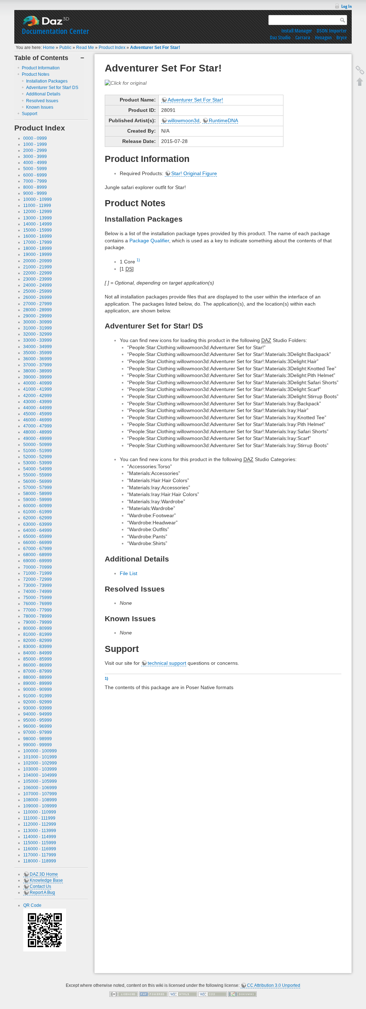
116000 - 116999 (39, 848)
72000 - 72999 (37, 579)
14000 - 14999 (37, 224)
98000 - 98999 (37, 738)
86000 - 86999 (37, 665)
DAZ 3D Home (44, 874)
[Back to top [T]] (360, 81)
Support (29, 113)
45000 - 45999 (37, 413)
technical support (167, 663)
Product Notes (35, 74)
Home (49, 47)
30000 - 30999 (37, 322)
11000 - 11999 (37, 205)
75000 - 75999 (37, 597)
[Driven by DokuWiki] (242, 993)
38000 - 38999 (37, 371)
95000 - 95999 (37, 720)
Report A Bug (42, 892)
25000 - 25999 (37, 291)
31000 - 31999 (37, 328)
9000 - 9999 (35, 193)
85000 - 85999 (37, 659)
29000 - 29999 (37, 315)
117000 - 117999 (39, 854)
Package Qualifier (149, 240)
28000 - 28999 (37, 309)
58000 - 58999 (37, 493)
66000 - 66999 (37, 542)
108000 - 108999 (40, 799)
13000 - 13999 (37, 218)
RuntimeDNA (223, 120)
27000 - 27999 (37, 303)
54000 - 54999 (37, 468)
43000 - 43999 (37, 401)
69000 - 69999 (37, 560)
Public (65, 47)
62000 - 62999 (37, 517)
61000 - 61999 (37, 511)
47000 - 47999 (37, 426)
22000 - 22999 (37, 273)
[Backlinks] (360, 70)
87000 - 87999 (37, 671)
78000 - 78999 (37, 616)
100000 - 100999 (40, 750)
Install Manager (296, 30)
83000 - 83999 (37, 646)
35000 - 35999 (37, 352)
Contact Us (40, 886)
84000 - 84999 (37, 653)
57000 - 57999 (37, 487)
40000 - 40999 (37, 383)
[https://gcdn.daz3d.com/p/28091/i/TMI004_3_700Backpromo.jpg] (126, 82)
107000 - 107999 (40, 793)
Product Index (112, 47)
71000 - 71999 (37, 573)
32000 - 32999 (37, 334)
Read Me (85, 47)
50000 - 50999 (37, 444)
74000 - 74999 (37, 591)
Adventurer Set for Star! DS (52, 87)
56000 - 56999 (37, 481)
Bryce (341, 37)
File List (128, 573)
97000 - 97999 (37, 732)
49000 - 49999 (37, 438)
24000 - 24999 (37, 285)
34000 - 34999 (37, 346)
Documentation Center (55, 31)
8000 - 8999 (35, 187)
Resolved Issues (42, 100)
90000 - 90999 (37, 689)
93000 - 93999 (37, 708)
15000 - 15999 (37, 230)
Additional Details (43, 94)
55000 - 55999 (37, 475)
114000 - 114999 (39, 836)
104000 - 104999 (40, 775)
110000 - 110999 (39, 812)
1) (138, 260)
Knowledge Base (46, 880)
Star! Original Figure (194, 173)
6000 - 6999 (35, 175)
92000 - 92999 (37, 701)
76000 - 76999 (37, 603)
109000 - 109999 (40, 805)
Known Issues (39, 107)
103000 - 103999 (40, 769)
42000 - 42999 (37, 395)
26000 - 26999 (37, 297)
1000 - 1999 (35, 144)
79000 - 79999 (37, 622)
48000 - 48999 (37, 432)
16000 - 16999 (37, 236)
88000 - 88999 (37, 677)
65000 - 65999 (37, 536)
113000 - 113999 (39, 830)
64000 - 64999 (37, 530)
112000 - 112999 (39, 824)
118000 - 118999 (39, 861)
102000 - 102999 (40, 763)
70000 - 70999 (37, 567)
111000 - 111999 (39, 818)
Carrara (302, 37)
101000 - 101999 (40, 757)
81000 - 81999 (37, 634)
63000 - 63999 (37, 524)
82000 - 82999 (37, 640)
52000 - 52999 (37, 456)
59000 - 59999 (37, 499)
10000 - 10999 (37, 199)
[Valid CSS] (212, 993)
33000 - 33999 (37, 340)
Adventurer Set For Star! (155, 47)
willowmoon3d (183, 120)
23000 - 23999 (37, 279)
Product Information (41, 67)
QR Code (32, 905)
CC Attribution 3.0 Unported (273, 985)
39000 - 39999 (37, 377)
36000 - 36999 (37, 358)
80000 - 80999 (37, 628)
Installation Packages (47, 81)
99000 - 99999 (37, 744)
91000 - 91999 (37, 695)
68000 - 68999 (37, 554)
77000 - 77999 (37, 610)
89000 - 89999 (37, 683)
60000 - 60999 (37, 505)
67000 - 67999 (37, 548)
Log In (346, 6)
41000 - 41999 (37, 389)
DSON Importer (332, 30)
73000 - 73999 (37, 585)
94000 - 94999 (37, 714)
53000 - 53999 (37, 462)
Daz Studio (280, 37)
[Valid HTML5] (183, 993)
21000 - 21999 (37, 266)
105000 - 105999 (40, 781)
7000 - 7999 (35, 181)
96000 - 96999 (37, 726)
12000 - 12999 (37, 211)
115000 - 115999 (39, 842)
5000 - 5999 (35, 168)
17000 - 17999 (37, 242)
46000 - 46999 (37, 419)
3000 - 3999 (35, 156)
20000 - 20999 (37, 260)
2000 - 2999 (35, 150)
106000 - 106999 (40, 787)
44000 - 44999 (37, 407)
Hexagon (323, 37)
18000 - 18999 (37, 248)
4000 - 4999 (35, 162)
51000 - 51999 (37, 450)
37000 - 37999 (37, 364)
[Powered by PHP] (153, 993)
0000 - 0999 (35, 138)
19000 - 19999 (37, 254)
